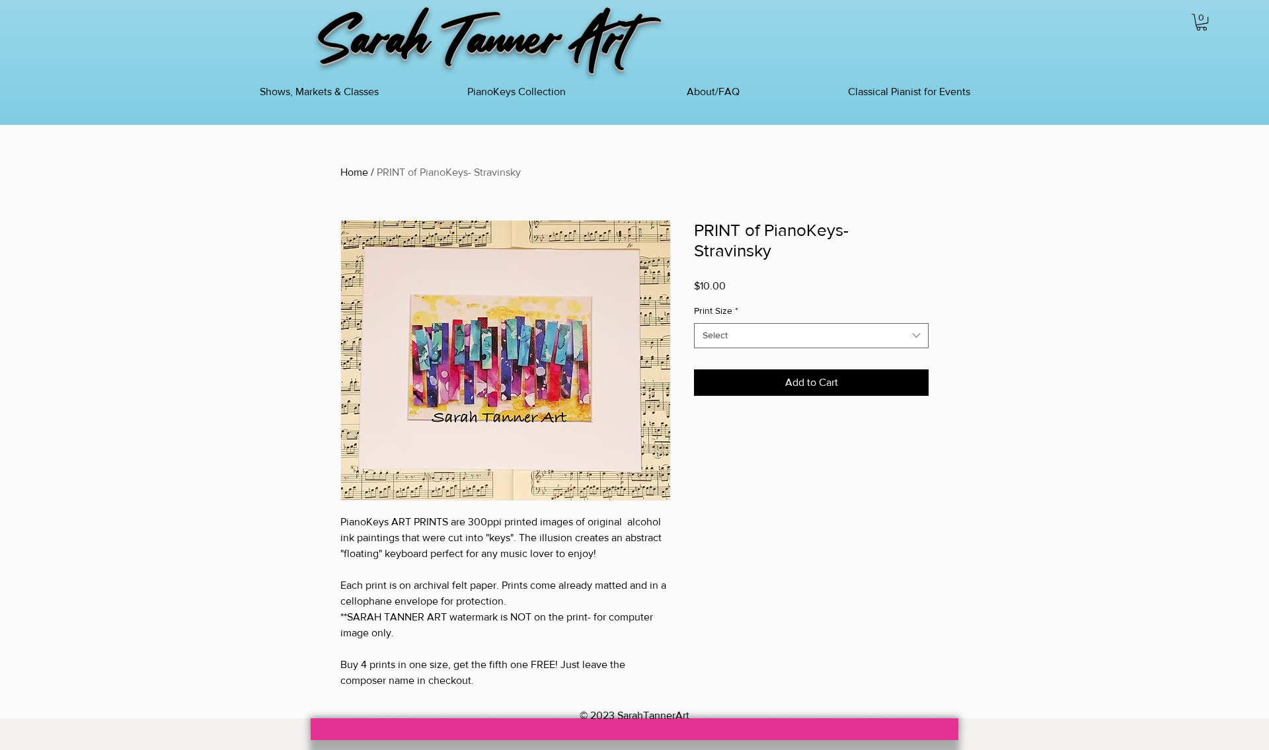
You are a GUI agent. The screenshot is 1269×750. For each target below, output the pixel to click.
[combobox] (811, 335)
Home (354, 172)
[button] (1201, 22)
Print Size (716, 310)
